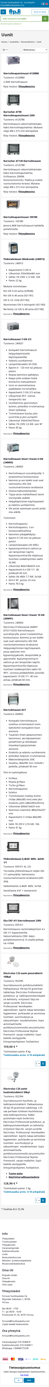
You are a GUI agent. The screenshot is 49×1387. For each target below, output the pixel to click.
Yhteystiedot (8, 1238)
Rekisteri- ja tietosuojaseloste (16, 1260)
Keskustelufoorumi (11, 1257)
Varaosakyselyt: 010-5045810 (16, 1342)
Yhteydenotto (26, 86)
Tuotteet (3, 12)
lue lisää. (24, 1374)
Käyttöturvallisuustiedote (24, 1177)
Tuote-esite (16, 1173)
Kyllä (29, 1380)
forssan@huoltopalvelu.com (12, 5)
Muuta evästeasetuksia (13, 1263)
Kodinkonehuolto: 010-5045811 (17, 1345)
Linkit (5, 1254)
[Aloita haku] (45, 19)
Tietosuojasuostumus (24, 1367)
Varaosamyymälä (10, 1248)
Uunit (7, 34)
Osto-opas (7, 1284)
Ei (18, 1380)
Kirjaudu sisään (9, 1275)
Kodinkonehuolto (10, 1251)
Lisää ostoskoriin (43, 1063)
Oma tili (6, 1278)
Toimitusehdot (9, 1241)
